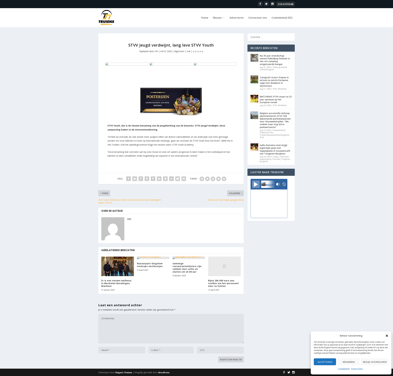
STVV (275, 89)
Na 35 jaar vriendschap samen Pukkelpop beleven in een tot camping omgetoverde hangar (275, 60)
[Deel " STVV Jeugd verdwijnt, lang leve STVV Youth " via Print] (184, 179)
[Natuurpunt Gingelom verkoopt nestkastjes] (153, 258)
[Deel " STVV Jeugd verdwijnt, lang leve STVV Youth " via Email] (178, 179)
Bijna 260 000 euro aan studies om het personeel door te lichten (223, 283)
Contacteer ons (257, 17)
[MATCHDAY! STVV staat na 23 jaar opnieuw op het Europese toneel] (254, 98)
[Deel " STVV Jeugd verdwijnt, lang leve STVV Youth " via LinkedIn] (159, 179)
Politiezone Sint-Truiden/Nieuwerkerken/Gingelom (274, 133)
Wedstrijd (282, 89)
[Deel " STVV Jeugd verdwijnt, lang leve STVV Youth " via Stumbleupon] (171, 179)
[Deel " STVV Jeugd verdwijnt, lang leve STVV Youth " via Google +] (141, 179)
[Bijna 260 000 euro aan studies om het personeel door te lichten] (224, 266)
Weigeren (349, 361)
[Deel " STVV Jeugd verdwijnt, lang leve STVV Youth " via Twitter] (135, 179)
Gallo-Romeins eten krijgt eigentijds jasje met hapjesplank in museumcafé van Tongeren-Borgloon (275, 149)
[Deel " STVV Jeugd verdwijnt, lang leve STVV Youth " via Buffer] (165, 179)
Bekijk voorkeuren (375, 361)
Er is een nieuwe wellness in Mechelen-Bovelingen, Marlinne (116, 283)
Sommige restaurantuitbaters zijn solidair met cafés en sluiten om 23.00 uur (187, 267)
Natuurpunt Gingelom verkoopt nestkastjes (150, 265)
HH (156, 51)
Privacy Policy (357, 368)
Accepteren (325, 361)
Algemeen (179, 51)
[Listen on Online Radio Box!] (284, 184)
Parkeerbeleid (279, 130)
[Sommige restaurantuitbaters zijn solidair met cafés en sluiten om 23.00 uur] (189, 258)
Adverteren (237, 17)
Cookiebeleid (344, 368)
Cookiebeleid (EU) (282, 17)
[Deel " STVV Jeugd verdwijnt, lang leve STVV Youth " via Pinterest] (153, 179)
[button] (386, 335)
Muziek (284, 67)
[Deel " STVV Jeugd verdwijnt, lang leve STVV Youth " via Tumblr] (147, 179)
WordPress (163, 372)
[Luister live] (256, 184)
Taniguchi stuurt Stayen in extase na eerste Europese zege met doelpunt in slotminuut (274, 81)
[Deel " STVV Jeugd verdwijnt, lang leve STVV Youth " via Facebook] (128, 179)
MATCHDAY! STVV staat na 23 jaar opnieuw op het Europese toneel (276, 99)
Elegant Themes (123, 372)
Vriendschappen (267, 69)
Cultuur (276, 156)
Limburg (276, 67)
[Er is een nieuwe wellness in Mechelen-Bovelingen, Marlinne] (117, 266)
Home (204, 17)
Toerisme (276, 159)
